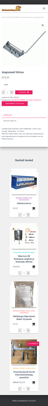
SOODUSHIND (30, 368)
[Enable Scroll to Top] (43, 401)
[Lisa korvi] (33, 208)
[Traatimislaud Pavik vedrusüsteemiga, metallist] (24, 352)
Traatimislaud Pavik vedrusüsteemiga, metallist (24, 374)
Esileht (4, 17)
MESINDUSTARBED (13, 17)
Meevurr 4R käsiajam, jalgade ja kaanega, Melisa (24, 259)
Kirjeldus (7, 115)
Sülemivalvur (24, 203)
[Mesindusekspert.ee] (12, 8)
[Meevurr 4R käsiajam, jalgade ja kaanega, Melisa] (24, 236)
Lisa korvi (22, 92)
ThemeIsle (32, 401)
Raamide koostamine (26, 17)
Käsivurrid (17, 252)
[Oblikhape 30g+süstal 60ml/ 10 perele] (24, 294)
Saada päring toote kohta (14, 103)
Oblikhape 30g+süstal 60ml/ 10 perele (24, 317)
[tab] (24, 115)
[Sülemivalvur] (24, 181)
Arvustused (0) (9, 121)
